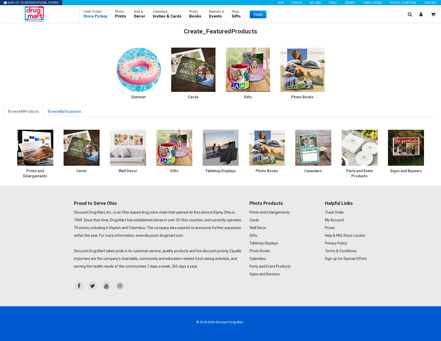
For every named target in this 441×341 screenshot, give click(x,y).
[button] (95, 14)
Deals (258, 14)
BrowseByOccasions (64, 111)
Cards (254, 220)
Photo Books (259, 251)
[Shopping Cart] (433, 14)
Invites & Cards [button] (167, 14)
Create (350, 2)
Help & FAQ (334, 235)
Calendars (257, 259)
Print (333, 2)
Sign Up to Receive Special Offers (32, 2)
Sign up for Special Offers (346, 259)
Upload (315, 2)
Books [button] (195, 14)
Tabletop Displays (263, 243)
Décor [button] (139, 14)
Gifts (253, 235)
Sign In (296, 2)
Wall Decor (257, 228)
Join (280, 2)
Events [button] (216, 14)
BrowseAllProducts (23, 111)
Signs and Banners (264, 274)
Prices (330, 228)
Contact (430, 2)
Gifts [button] (236, 14)
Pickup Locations (403, 2)
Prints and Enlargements (269, 212)
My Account (334, 220)
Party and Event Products (270, 266)
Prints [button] (120, 14)
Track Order (372, 2)
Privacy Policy (336, 243)
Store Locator (354, 235)
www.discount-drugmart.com (159, 235)
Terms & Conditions (341, 251)
